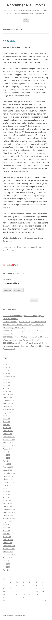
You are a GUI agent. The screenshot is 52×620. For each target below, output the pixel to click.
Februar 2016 (8, 467)
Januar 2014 (7, 543)
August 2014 (7, 521)
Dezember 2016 (9, 437)
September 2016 (9, 446)
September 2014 (9, 518)
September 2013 (9, 555)
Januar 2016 (7, 470)
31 (23, 597)
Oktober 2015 (8, 479)
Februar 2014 (8, 540)
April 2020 (6, 370)
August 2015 (7, 485)
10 (23, 588)
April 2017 (6, 425)
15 (10, 591)
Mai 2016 (6, 458)
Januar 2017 (7, 434)
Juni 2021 (6, 364)
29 (10, 597)
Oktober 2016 (8, 443)
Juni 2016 (6, 455)
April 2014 (6, 533)
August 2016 (7, 449)
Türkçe (17, 265)
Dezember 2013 (9, 546)
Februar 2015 (8, 503)
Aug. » (44, 600)
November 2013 (9, 549)
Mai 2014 (6, 530)
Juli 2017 (6, 415)
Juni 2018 (6, 382)
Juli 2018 (6, 379)
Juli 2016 (6, 452)
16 (17, 591)
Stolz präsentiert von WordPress (14, 615)
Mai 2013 (6, 567)
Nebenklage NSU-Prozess (26, 5)
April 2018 (6, 388)
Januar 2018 (7, 397)
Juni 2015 (6, 491)
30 (17, 597)
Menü (26, 20)
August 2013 (7, 558)
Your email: (7, 279)
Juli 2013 (6, 561)
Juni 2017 (6, 418)
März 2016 (7, 464)
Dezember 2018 (9, 376)
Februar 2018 (8, 394)
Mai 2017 (6, 421)
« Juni (5, 600)
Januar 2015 (7, 506)
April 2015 (6, 497)
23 (17, 594)
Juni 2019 (6, 373)
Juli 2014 (6, 524)
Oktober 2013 (8, 552)
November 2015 (9, 476)
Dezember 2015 (9, 473)
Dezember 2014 (9, 509)
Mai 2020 (6, 367)
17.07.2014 (9, 41)
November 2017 (9, 403)
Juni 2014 (6, 527)
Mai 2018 (6, 385)
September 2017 (9, 409)
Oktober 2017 (8, 406)
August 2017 (7, 412)
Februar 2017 (8, 431)
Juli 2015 (6, 488)
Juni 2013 (6, 564)
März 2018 (7, 391)
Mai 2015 (6, 494)
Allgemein (39, 247)
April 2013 (6, 570)
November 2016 (9, 440)
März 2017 (7, 428)
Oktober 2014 (8, 515)
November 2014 (9, 512)
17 (23, 591)
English (8, 265)
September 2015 (9, 482)
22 (10, 594)
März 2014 (7, 537)
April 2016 (6, 461)
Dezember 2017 (9, 400)
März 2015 (7, 500)
